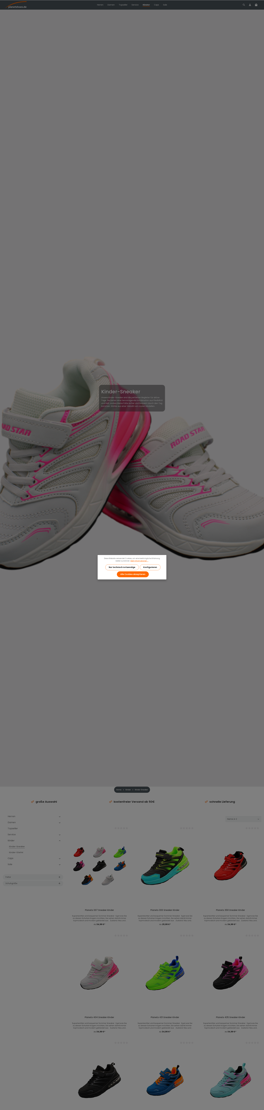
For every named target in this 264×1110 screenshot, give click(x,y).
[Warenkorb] (256, 5)
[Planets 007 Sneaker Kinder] (99, 866)
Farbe (8, 877)
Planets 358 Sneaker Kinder (230, 910)
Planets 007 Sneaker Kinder (99, 910)
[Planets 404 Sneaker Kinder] (99, 973)
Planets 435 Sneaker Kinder (230, 1017)
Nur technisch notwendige (122, 567)
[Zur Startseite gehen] (16, 5)
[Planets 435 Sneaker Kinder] (230, 973)
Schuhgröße (11, 883)
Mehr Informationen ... (139, 561)
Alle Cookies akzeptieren (132, 574)
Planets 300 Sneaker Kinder (164, 910)
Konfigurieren (150, 567)
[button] (60, 816)
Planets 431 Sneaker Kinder (165, 1017)
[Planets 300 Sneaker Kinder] (165, 866)
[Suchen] (244, 5)
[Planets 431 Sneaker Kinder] (165, 973)
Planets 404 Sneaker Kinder (99, 1017)
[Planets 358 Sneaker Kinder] (230, 866)
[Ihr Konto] (250, 5)
